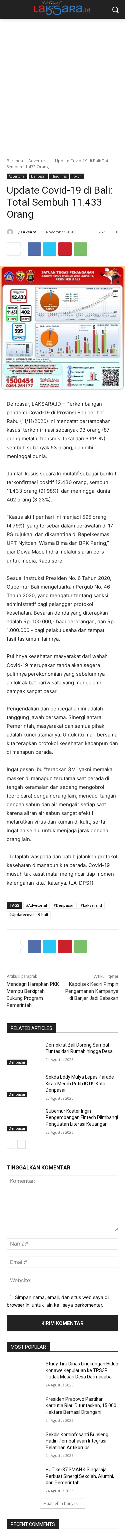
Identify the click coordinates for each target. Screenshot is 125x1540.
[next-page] (21, 1144)
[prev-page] (11, 1144)
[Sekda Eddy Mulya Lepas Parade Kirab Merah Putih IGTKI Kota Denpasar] (23, 1085)
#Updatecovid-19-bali (28, 914)
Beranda (15, 161)
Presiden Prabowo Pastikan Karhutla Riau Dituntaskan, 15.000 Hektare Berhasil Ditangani (81, 1405)
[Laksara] (11, 232)
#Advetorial (36, 905)
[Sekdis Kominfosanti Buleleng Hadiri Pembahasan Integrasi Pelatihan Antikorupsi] (23, 1443)
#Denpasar (64, 905)
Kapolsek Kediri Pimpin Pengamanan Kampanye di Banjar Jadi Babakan (91, 991)
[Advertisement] (62, 84)
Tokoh (77, 176)
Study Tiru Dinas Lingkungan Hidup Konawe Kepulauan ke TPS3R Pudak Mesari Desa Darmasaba (82, 1370)
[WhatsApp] (80, 249)
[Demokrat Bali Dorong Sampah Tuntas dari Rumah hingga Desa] (23, 1053)
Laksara (29, 231)
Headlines (59, 176)
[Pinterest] (65, 249)
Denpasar (38, 176)
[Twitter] (49, 249)
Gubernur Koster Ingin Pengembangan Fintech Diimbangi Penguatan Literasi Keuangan (82, 1117)
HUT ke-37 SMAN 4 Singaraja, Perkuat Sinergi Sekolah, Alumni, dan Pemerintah (80, 1476)
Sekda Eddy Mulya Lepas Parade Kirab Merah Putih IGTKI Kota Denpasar (80, 1083)
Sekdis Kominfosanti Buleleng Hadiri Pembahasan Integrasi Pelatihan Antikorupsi (77, 1441)
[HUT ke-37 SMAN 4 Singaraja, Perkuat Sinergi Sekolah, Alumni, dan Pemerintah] (23, 1478)
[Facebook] (34, 249)
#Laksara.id (91, 905)
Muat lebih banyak (60, 1503)
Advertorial (39, 161)
